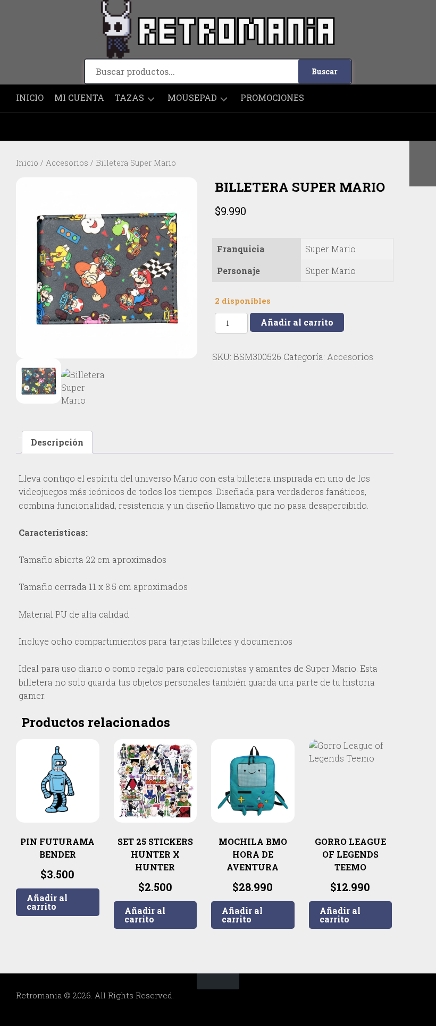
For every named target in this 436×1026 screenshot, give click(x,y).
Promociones (272, 97)
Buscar (325, 71)
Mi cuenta (79, 97)
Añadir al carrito (297, 322)
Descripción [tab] (57, 442)
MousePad (192, 97)
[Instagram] (24, 127)
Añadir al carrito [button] (47, 902)
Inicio (30, 97)
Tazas (129, 97)
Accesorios (67, 163)
